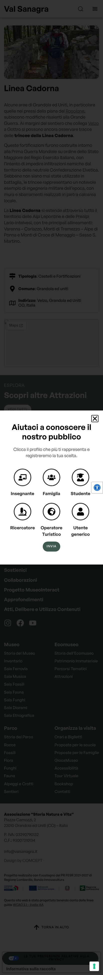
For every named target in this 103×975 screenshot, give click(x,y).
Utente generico (80, 531)
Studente (80, 493)
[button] (97, 488)
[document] (51, 487)
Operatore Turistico (51, 531)
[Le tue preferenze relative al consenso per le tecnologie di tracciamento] (94, 966)
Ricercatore (22, 528)
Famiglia (51, 493)
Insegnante (22, 493)
